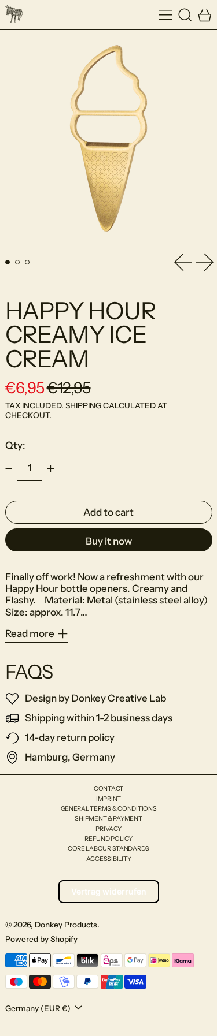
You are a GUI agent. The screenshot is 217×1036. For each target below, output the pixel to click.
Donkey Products (66, 924)
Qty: (15, 445)
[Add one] (50, 469)
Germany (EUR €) (38, 1008)
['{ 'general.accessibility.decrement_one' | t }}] (8, 469)
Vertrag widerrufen (108, 891)
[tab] (7, 262)
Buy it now (109, 541)
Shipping (83, 405)
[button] (185, 14)
